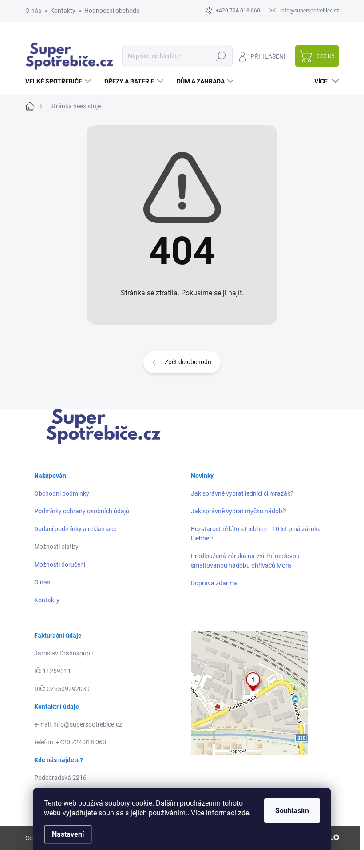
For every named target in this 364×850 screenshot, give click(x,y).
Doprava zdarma (214, 583)
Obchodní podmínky (61, 493)
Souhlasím (292, 810)
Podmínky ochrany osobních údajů (81, 511)
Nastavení (68, 834)
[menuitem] (59, 81)
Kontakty (62, 10)
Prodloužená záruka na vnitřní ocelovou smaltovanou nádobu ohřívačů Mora (245, 560)
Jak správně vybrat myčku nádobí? (239, 511)
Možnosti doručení (59, 564)
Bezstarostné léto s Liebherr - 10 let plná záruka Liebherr (256, 533)
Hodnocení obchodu (112, 10)
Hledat (221, 56)
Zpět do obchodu (188, 361)
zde (243, 813)
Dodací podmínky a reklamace (75, 528)
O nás (33, 10)
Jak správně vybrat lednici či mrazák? (242, 493)
